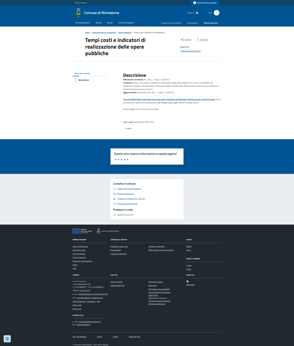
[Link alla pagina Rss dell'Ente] (187, 281)
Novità (98, 22)
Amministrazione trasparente (104, 32)
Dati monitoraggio (79, 336)
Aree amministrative (80, 246)
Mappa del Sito (134, 336)
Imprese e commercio (156, 246)
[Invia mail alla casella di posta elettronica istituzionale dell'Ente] (93, 294)
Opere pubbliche (124, 32)
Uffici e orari (77, 305)
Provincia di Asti (116, 281)
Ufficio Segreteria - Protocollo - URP (86, 301)
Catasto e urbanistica (118, 253)
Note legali (152, 285)
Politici (75, 264)
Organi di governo (79, 257)
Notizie (189, 246)
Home (87, 32)
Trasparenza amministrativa (171, 23)
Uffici (74, 268)
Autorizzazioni (115, 250)
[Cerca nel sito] (215, 13)
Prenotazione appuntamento (159, 301)
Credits (115, 336)
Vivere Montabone (126, 22)
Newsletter (190, 284)
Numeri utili (77, 308)
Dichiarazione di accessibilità (159, 289)
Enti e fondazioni (79, 253)
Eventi (188, 269)
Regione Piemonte (81, 2)
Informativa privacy (155, 281)
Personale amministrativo (82, 261)
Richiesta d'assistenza (156, 303)
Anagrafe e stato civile (119, 246)
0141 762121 (85, 290)
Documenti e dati (79, 250)
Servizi (110, 22)
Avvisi (188, 250)
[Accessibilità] (7, 339)
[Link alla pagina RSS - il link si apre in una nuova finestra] (197, 12)
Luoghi (188, 265)
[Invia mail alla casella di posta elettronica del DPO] (89, 321)
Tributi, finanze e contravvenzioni (160, 250)
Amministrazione (82, 22)
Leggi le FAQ (153, 295)
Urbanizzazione (192, 23)
